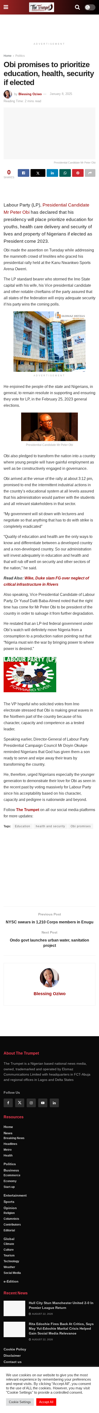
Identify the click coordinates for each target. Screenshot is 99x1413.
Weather (9, 1267)
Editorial (9, 1230)
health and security (50, 826)
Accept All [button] (46, 1402)
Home (8, 55)
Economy (10, 1181)
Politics (20, 55)
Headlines (10, 1144)
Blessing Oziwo (30, 94)
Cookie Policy (15, 1349)
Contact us (13, 1362)
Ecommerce (12, 1175)
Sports (9, 1202)
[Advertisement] (49, 25)
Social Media (12, 1273)
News (8, 1133)
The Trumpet (27, 810)
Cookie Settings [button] (20, 1402)
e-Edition (11, 1281)
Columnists (11, 1218)
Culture (9, 1249)
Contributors (12, 1224)
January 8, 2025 (61, 94)
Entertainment (15, 1195)
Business (11, 1170)
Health (8, 1155)
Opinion (10, 1208)
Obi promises (81, 826)
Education (22, 826)
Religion (9, 1213)
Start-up (9, 1187)
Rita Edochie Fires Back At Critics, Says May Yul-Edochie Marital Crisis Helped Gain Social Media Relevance (61, 1328)
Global (9, 1239)
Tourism (9, 1255)
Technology (11, 1261)
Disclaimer (12, 1355)
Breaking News (14, 1138)
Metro (8, 1149)
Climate (9, 1244)
